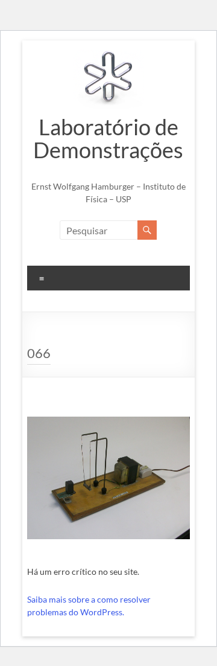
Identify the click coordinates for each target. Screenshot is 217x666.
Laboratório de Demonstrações (108, 138)
